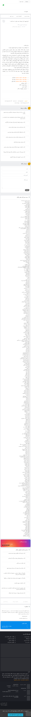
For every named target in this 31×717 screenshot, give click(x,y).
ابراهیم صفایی (27, 218)
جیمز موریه (28, 291)
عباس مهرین (27, 376)
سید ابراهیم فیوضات (26, 353)
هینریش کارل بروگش (26, 502)
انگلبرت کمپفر (27, 254)
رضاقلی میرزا (27, 333)
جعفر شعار (28, 281)
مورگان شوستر (27, 480)
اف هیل (28, 243)
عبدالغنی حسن (27, 384)
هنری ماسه (28, 498)
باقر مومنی (28, 259)
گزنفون (28, 431)
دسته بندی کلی (14, 26)
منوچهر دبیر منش (27, 475)
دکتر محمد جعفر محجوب (25, 319)
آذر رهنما (28, 208)
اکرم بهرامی (28, 245)
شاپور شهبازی (27, 363)
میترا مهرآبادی (27, 481)
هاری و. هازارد (27, 492)
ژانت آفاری (28, 337)
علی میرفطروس (27, 401)
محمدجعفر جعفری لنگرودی (25, 456)
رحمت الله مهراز (27, 326)
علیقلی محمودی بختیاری (25, 405)
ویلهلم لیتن (28, 509)
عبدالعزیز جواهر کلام (26, 381)
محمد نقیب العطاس (26, 454)
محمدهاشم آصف (27, 462)
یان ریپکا (28, 515)
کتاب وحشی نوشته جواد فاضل (19, 142)
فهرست (26, 11)
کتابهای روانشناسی (26, 524)
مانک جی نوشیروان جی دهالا (25, 444)
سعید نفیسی (27, 349)
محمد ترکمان (27, 447)
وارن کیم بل (28, 504)
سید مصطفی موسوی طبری (25, 358)
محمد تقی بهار (27, 448)
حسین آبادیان (27, 298)
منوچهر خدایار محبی (26, 474)
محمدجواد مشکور (27, 458)
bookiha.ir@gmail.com (23, 618)
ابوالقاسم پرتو (27, 222)
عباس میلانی (27, 377)
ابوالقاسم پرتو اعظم (26, 223)
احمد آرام (28, 229)
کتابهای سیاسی (27, 525)
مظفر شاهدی (27, 471)
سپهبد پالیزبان (27, 342)
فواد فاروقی (28, 419)
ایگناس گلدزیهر (27, 257)
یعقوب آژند (28, 519)
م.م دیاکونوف (27, 440)
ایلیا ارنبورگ (28, 258)
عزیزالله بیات (27, 389)
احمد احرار (28, 230)
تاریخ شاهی (28, 273)
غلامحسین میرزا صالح (26, 409)
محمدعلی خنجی (27, 460)
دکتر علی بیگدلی (27, 317)
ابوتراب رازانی (27, 225)
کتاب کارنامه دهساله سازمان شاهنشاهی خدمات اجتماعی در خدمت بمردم (14, 118)
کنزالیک (28, 429)
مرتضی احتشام (27, 467)
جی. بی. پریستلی (27, 288)
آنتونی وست (28, 213)
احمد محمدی (27, 236)
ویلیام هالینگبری (27, 513)
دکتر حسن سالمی (27, 311)
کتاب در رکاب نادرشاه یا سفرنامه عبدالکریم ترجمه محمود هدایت (14, 113)
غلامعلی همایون (27, 410)
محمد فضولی (27, 533)
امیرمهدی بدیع (27, 253)
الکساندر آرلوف (27, 246)
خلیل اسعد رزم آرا (27, 306)
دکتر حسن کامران (27, 312)
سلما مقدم (28, 350)
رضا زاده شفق (27, 331)
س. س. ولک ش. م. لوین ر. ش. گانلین (23, 340)
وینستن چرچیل (27, 514)
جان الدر (28, 278)
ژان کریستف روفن (26, 336)
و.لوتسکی (28, 503)
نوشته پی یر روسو (27, 490)
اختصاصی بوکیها (27, 237)
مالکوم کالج (28, 443)
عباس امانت (28, 371)
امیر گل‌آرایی (27, 247)
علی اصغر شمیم (27, 392)
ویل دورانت (28, 507)
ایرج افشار (28, 255)
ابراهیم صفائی (27, 217)
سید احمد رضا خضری (26, 354)
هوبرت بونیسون (27, 499)
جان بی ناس (28, 279)
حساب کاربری (26, 640)
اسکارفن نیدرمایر (27, 240)
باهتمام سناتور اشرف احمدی (25, 260)
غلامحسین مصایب (26, 408)
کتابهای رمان (28, 523)
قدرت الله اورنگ (27, 424)
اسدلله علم (28, 239)
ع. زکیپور (28, 368)
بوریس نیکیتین (27, 265)
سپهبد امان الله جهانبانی (26, 341)
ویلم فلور (28, 508)
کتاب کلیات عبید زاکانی (20, 563)
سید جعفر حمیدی (27, 355)
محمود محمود (27, 465)
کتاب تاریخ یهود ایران (8, 100)
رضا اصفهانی (27, 330)
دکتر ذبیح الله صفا (27, 313)
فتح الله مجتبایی (27, 414)
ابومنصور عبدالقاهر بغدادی (25, 228)
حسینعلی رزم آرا (27, 300)
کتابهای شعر (28, 526)
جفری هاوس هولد (27, 284)
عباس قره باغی (27, 375)
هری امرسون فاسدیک (26, 496)
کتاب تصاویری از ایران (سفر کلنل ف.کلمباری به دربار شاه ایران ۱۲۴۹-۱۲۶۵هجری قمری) (13, 589)
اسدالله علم (28, 238)
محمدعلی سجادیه (27, 461)
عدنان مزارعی (27, 387)
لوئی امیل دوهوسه (26, 437)
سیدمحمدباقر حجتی (26, 360)
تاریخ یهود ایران (20, 100)
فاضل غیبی (28, 413)
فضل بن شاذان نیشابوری (25, 418)
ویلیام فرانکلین (27, 511)
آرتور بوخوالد (27, 209)
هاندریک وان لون (27, 494)
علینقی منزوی (27, 406)
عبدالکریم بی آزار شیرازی (25, 385)
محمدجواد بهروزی (27, 457)
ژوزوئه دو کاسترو (27, 338)
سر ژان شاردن (27, 345)
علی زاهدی (28, 398)
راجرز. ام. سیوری (27, 323)
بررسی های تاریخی (26, 261)
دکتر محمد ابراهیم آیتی (26, 318)
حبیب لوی (12, 16)
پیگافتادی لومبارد (27, 271)
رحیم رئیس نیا (27, 328)
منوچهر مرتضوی (27, 476)
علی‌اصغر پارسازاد (27, 402)
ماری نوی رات (27, 442)
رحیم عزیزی (28, 329)
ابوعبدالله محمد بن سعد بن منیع (24, 227)
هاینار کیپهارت (27, 495)
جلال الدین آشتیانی (26, 285)
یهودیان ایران (17, 102)
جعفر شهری (28, 282)
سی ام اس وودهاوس (26, 352)
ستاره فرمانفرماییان (26, 344)
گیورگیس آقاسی (27, 432)
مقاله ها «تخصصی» (26, 534)
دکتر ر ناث (28, 314)
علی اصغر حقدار (27, 390)
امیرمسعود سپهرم (26, 252)
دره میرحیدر (28, 307)
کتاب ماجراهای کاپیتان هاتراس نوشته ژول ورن (16, 132)
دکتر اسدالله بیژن (27, 308)
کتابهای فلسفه (27, 529)
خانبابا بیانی (28, 303)
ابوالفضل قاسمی (27, 221)
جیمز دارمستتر (27, 290)
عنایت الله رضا (27, 407)
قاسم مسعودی (27, 423)
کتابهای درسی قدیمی (26, 522)
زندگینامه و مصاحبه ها (26, 203)
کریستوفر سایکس (27, 428)
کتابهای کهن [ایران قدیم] (25, 530)
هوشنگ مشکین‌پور (26, 500)
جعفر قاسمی (27, 283)
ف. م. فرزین (27, 412)
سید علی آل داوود (27, 356)
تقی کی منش (27, 275)
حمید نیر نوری (27, 302)
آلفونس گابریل (27, 212)
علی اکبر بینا (28, 394)
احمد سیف (28, 234)
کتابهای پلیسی (27, 206)
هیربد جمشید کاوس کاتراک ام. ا (24, 501)
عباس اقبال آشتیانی (26, 370)
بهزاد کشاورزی (27, 264)
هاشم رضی (28, 493)
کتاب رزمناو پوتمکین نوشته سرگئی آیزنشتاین (16, 558)
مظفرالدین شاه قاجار (26, 472)
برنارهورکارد (28, 262)
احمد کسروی (27, 235)
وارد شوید (21, 1)
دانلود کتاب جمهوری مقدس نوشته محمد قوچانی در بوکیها (14, 578)
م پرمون (28, 439)
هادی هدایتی (28, 491)
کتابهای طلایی (27, 527)
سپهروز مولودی (27, 343)
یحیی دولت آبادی (27, 517)
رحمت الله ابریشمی (26, 325)
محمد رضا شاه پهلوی (26, 450)
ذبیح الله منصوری (27, 322)
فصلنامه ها (28, 204)
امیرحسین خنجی (27, 250)
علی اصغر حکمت (27, 391)
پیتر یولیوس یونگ (27, 269)
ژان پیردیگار (28, 335)
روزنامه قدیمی (27, 202)
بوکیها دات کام (20, 88)
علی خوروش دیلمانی (26, 397)
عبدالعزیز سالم (27, 382)
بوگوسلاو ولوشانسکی (26, 266)
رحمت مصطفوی (27, 327)
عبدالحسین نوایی (27, 379)
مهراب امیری (27, 477)
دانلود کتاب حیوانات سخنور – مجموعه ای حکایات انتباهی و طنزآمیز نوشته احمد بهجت (14, 574)
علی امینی (28, 395)
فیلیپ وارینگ (27, 422)
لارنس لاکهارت (27, 434)
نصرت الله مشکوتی (26, 489)
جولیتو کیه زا (28, 287)
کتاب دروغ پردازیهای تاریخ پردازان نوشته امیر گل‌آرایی (15, 122)
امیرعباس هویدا (27, 251)
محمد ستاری (27, 451)
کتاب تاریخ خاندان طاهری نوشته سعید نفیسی (16, 553)
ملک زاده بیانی (27, 473)
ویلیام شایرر (28, 510)
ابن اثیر (28, 219)
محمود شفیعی (27, 463)
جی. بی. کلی (27, 289)
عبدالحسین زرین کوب (26, 378)
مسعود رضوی (27, 470)
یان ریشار (28, 516)
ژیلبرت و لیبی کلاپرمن (26, 339)
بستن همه (23, 200)
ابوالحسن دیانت (27, 220)
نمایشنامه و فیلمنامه (26, 535)
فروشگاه (27, 638)
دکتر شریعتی (27, 315)
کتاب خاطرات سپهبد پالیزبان (19, 583)
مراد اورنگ (28, 466)
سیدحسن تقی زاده (26, 359)
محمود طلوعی (27, 464)
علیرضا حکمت (27, 403)
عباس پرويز (28, 372)
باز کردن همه (27, 200)
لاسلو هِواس (28, 435)
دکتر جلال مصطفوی (26, 310)
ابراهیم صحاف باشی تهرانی (25, 216)
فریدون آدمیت (27, 416)
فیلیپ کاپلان (28, 420)
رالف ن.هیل (28, 324)
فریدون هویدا (27, 417)
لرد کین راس (27, 436)
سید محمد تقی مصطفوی (25, 357)
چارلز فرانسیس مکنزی (26, 292)
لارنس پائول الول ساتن (26, 433)
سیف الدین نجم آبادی (26, 361)
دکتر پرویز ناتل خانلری (26, 309)
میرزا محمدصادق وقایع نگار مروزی (24, 485)
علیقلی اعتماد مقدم (26, 404)
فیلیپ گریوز (28, 421)
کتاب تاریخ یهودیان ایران (25, 102)
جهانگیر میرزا (27, 286)
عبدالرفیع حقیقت (27, 380)
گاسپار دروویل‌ (27, 430)
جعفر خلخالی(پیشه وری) (25, 280)
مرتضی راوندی (27, 468)
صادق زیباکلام (27, 367)
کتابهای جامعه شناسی (26, 521)
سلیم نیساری (27, 351)
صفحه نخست (26, 16)
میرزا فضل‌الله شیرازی (26, 484)
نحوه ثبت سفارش (11, 638)
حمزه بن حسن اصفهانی (26, 301)
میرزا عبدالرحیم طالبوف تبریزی (24, 482)
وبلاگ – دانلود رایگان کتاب (9, 636)
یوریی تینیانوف (27, 520)
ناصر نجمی (28, 486)
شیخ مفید (28, 366)
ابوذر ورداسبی (27, 226)
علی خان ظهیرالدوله (26, 396)
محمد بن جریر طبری (26, 445)
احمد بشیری (28, 232)
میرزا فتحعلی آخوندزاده (26, 483)
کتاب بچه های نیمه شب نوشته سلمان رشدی (17, 127)
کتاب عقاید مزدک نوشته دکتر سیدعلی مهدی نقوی (16, 568)
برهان (29, 263)
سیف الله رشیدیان (27, 362)
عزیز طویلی (28, 388)
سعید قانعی (28, 348)
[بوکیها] (24, 6)
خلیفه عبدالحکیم (27, 305)
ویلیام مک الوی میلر (26, 512)
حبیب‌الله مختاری (27, 296)
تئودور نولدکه (27, 272)
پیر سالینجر (28, 270)
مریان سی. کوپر (27, 469)
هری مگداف (28, 497)
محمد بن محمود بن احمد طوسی (24, 446)
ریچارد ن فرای (27, 334)
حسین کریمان (27, 299)
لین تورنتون (28, 438)
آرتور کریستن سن (27, 210)
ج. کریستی (28, 276)
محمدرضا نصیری (27, 459)
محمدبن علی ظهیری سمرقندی (24, 455)
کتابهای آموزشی (27, 205)
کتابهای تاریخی (19, 16)
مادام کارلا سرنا (27, 441)
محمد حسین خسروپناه (26, 449)
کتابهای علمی (27, 528)
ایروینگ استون (27, 256)
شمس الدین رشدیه (26, 365)
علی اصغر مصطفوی (26, 393)
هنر (29, 536)
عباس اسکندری (27, 369)
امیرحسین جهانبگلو (26, 249)
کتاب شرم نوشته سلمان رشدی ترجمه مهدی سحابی (15, 137)
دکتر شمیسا (28, 316)
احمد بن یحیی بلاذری (26, 233)
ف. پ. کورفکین (27, 411)
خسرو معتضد (27, 304)
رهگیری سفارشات (10, 642)
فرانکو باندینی (27, 415)
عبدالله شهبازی (27, 386)
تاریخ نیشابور (27, 274)
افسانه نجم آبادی (27, 244)
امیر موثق (28, 248)
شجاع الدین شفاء (27, 364)
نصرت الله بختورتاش (26, 488)
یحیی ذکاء (28, 518)
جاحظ (29, 277)
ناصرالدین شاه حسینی (26, 487)
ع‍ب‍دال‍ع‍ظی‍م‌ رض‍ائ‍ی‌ (27, 383)
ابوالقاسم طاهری (27, 224)
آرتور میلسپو (27, 211)
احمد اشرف (28, 231)
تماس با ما (27, 642)
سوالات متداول (11, 640)
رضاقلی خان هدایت (26, 332)
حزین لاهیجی (27, 297)
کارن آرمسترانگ (27, 425)
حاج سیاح (28, 293)
